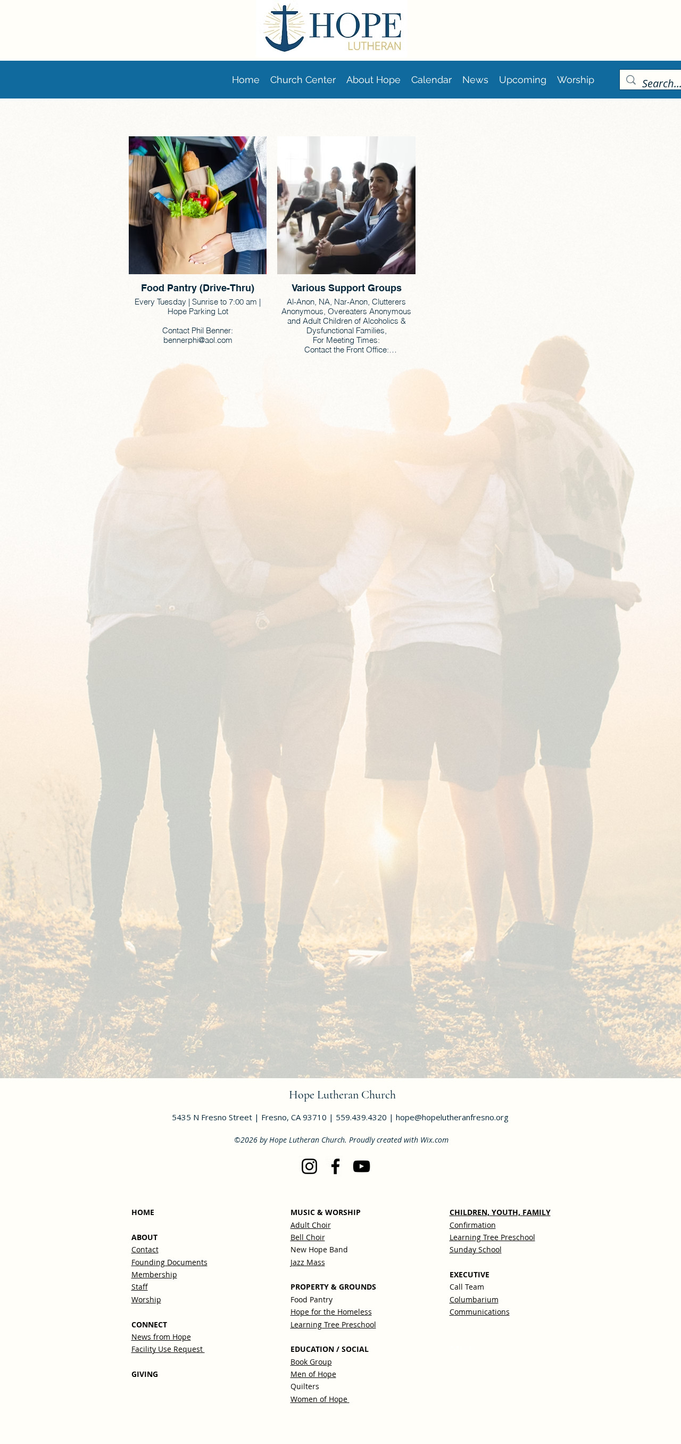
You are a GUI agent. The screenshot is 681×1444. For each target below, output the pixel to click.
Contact (145, 1249)
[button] (523, 79)
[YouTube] (361, 1166)
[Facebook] (335, 1166)
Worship (146, 1299)
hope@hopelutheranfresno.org (452, 1117)
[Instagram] (309, 1166)
